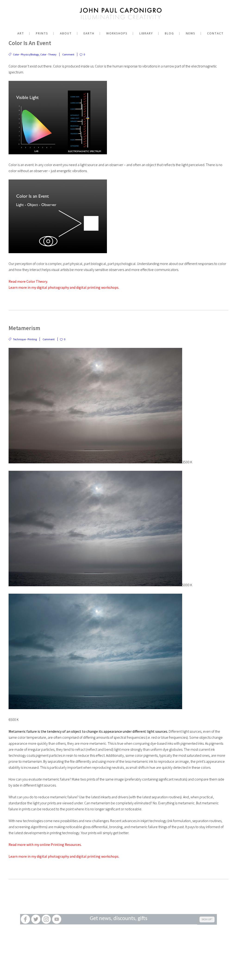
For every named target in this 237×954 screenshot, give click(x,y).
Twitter (36, 919)
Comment (68, 54)
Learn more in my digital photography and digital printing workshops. (64, 287)
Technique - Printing (25, 339)
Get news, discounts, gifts (118, 918)
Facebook (25, 919)
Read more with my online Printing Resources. (45, 844)
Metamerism (24, 328)
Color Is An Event (30, 43)
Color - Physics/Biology (26, 54)
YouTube (56, 919)
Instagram (46, 919)
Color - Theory (48, 54)
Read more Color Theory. (28, 281)
